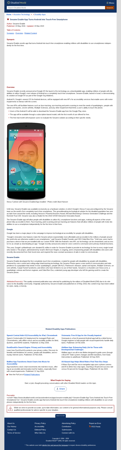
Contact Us (11, 430)
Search (110, 8)
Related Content (30, 33)
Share (62, 389)
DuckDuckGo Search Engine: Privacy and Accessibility (29, 347)
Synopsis (10, 33)
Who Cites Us (40, 433)
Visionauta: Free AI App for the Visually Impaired (81, 335)
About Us (11, 423)
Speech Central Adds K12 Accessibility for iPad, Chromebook (32, 335)
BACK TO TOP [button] (60, 415)
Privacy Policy (40, 423)
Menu (110, 3)
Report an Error (95, 423)
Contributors (66, 426)
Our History (11, 426)
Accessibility (39, 426)
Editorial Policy (40, 430)
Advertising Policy (69, 423)
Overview (19, 33)
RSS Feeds (95, 427)
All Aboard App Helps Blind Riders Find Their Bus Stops (84, 362)
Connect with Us (68, 433)
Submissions (67, 430)
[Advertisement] (60, 66)
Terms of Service (13, 433)
